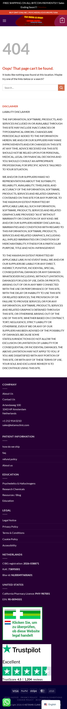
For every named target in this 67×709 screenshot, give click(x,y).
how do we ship (11, 446)
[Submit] (61, 87)
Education (8, 500)
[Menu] (4, 21)
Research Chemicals (13, 489)
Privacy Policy (10, 526)
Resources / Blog (11, 494)
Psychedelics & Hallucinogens (18, 483)
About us (7, 465)
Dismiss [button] (42, 7)
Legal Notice (9, 520)
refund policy (9, 459)
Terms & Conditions (13, 532)
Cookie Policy (10, 539)
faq (4, 452)
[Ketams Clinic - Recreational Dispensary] (33, 20)
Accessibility (9, 545)
